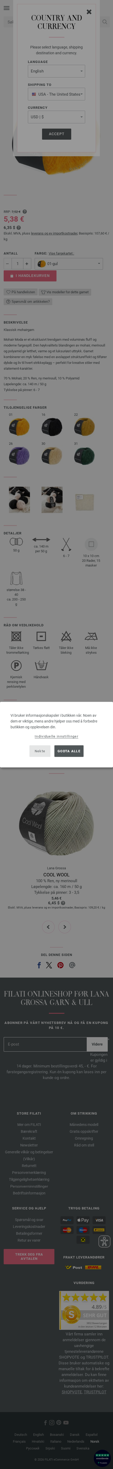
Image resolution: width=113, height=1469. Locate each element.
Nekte (40, 751)
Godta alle (69, 751)
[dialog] (56, 734)
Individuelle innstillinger (56, 736)
